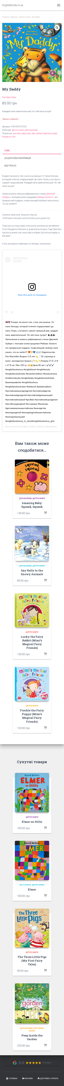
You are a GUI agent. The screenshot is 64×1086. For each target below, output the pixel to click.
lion (14, 136)
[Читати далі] (45, 513)
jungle (54, 133)
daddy (39, 133)
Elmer (32, 889)
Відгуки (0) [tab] (10, 165)
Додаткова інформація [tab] (17, 158)
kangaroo (6, 136)
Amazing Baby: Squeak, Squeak (32, 504)
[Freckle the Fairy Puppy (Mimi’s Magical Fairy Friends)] (32, 684)
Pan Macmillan (9, 97)
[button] (57, 27)
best (29, 133)
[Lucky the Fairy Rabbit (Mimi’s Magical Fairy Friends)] (32, 610)
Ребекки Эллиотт (45, 197)
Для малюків (31, 130)
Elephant (47, 133)
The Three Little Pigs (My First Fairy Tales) (32, 960)
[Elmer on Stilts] (32, 792)
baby (23, 133)
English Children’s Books (32, 426)
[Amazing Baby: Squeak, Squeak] (32, 477)
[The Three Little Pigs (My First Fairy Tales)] (32, 928)
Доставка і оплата (49, 1078)
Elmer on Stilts (32, 821)
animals (16, 133)
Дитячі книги (24, 17)
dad (33, 133)
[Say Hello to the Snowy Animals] (32, 543)
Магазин (14, 17)
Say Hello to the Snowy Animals (32, 572)
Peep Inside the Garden (32, 1037)
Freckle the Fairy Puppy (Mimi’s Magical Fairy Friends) (32, 716)
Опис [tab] (7, 150)
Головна (5, 17)
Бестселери (25, 885)
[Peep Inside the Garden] (32, 1003)
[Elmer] (32, 860)
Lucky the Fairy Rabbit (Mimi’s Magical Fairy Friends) (32, 642)
